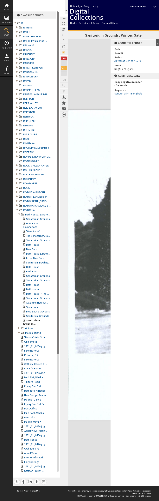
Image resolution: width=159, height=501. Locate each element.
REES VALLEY (30, 103)
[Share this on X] (17, 479)
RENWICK (28, 116)
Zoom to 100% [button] (64, 52)
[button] (64, 68)
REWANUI (28, 125)
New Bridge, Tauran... (36, 395)
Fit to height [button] (64, 41)
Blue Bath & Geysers (38, 311)
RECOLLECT (81, 496)
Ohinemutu (30, 341)
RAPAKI (27, 81)
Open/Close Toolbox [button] (66, 7)
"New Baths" (33, 231)
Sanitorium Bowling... (38, 262)
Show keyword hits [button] (64, 85)
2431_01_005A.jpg (34, 466)
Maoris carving (32, 422)
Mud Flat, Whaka (33, 377)
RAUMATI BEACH (32, 90)
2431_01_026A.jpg (34, 373)
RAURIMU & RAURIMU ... (36, 94)
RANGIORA (29, 58)
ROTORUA (29, 210)
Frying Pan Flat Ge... (35, 404)
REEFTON (28, 98)
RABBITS (28, 27)
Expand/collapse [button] (157, 42)
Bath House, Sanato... (37, 214)
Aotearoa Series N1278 (127, 61)
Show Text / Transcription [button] (64, 80)
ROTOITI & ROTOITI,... (35, 192)
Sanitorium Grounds (37, 316)
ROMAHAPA (29, 179)
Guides (29, 328)
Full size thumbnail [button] (64, 23)
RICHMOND (29, 130)
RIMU (26, 139)
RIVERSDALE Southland (36, 147)
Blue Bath (31, 249)
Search (6, 35)
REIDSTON (29, 112)
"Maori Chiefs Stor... (35, 337)
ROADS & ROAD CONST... (37, 156)
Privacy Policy (23, 491)
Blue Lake (29, 417)
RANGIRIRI (29, 63)
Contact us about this (64, 109)
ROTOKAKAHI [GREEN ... (36, 201)
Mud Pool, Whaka (34, 413)
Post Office (30, 408)
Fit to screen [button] (64, 29)
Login (6, 60)
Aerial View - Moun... (35, 430)
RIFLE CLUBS (30, 134)
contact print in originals (128, 93)
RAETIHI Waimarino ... (35, 41)
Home (6, 9)
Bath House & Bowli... (38, 253)
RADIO (26, 32)
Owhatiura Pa (31, 448)
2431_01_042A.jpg (34, 444)
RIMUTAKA (29, 143)
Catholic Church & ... (35, 364)
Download (64, 97)
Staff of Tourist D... (34, 471)
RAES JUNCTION (32, 36)
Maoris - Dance (32, 399)
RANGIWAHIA (30, 72)
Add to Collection (64, 103)
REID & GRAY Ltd (32, 107)
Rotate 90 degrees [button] (64, 47)
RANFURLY (29, 54)
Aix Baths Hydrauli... (37, 302)
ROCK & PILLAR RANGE (36, 165)
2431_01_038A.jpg (34, 426)
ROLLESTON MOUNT (34, 174)
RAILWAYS (29, 45)
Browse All (7, 22)
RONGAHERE (30, 183)
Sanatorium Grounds (38, 240)
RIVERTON (29, 152)
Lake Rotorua (32, 350)
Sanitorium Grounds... (31, 322)
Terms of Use (35, 491)
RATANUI (28, 85)
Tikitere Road (32, 381)
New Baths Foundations (30, 225)
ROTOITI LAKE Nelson (35, 196)
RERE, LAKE (29, 121)
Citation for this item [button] (64, 115)
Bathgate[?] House (35, 390)
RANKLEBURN (30, 76)
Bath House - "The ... (37, 293)
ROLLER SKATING (32, 170)
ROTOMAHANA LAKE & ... (37, 205)
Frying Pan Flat (32, 386)
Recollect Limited (117, 496)
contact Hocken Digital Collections (128, 491)
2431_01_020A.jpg (34, 346)
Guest (143, 6)
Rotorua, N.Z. (31, 355)
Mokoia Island (33, 333)
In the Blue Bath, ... (36, 258)
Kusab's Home (32, 368)
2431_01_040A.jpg (34, 435)
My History (7, 48)
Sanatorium (32, 307)
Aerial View (30, 453)
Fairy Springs (31, 462)
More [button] (6, 73)
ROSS (26, 188)
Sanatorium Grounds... (39, 219)
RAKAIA (27, 49)
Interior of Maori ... (34, 457)
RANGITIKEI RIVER (33, 67)
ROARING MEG (31, 161)
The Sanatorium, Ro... (38, 236)
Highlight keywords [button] (64, 91)
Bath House (32, 244)
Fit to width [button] (64, 35)
